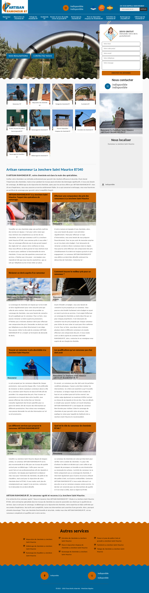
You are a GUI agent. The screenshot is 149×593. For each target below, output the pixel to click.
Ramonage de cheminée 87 (76, 18)
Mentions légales (87, 588)
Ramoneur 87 (6, 18)
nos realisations (18, 56)
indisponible (76, 6)
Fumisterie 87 (44, 18)
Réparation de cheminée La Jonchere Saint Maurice (39, 541)
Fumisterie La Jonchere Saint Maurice (110, 545)
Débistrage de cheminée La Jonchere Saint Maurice (39, 547)
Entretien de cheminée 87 (111, 18)
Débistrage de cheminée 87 (140, 18)
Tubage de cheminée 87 (33, 18)
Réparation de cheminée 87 (19, 18)
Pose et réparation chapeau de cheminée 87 (94, 18)
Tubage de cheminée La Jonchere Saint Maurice (110, 550)
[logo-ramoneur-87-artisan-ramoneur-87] (15, 6)
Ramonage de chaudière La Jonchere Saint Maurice (39, 554)
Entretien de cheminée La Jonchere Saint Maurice (74, 539)
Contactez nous (43, 56)
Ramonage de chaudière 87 (125, 18)
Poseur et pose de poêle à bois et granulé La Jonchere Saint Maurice (109, 539)
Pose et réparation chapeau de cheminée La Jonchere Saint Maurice (75, 546)
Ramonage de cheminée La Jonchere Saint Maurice (74, 553)
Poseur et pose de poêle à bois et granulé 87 (59, 18)
